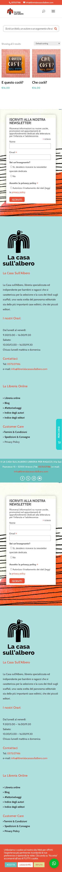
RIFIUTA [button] (39, 864)
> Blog (6, 402)
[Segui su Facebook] (22, 478)
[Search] (55, 29)
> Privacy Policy (11, 831)
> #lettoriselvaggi (12, 407)
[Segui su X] (28, 478)
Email (13, 152)
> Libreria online (11, 398)
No (14, 176)
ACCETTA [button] (11, 864)
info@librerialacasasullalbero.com (29, 369)
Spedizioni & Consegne (17, 436)
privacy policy (18, 192)
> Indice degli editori (14, 417)
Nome (12, 141)
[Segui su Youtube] (39, 478)
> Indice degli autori (13, 412)
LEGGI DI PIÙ (25, 864)
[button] (54, 863)
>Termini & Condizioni (15, 432)
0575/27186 (13, 364)
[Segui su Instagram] (34, 478)
